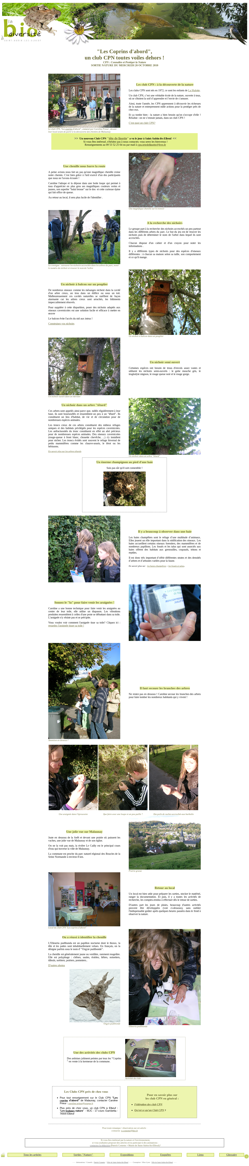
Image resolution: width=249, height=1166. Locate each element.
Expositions (127, 1154)
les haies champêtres (156, 566)
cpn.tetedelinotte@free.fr (152, 144)
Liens (200, 1154)
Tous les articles (32, 1154)
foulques (70, 1110)
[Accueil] (3, 1156)
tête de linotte (118, 138)
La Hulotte (194, 90)
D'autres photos (56, 965)
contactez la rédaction (100, 1145)
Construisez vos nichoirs (61, 323)
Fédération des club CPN (148, 1104)
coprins (68, 129)
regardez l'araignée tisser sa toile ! (66, 625)
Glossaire (231, 1154)
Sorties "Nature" (83, 1154)
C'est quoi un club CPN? (142, 122)
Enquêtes (165, 1154)
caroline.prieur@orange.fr (80, 1103)
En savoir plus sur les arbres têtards (64, 451)
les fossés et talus (176, 566)
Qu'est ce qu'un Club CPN (149, 1110)
